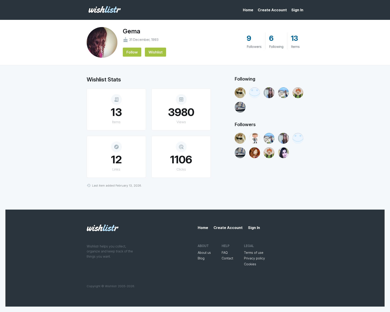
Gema (131, 31)
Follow (132, 52)
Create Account (272, 10)
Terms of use (253, 252)
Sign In (297, 10)
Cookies (250, 264)
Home (248, 10)
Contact (227, 258)
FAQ (225, 252)
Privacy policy (254, 258)
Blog (201, 258)
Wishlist (155, 52)
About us (204, 252)
